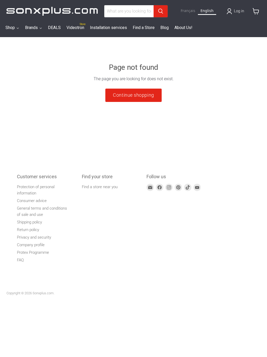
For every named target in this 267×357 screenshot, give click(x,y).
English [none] (207, 10)
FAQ (20, 260)
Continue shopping (133, 95)
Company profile (31, 245)
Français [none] (188, 10)
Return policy (28, 229)
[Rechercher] (161, 11)
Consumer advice (32, 200)
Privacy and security (34, 237)
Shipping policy (29, 222)
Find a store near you (100, 187)
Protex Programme (33, 252)
